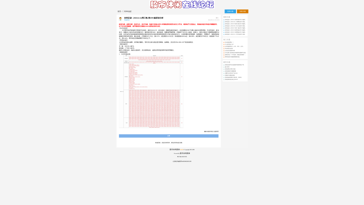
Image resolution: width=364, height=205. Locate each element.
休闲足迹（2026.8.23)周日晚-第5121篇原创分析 (236, 19)
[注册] (180, 142)
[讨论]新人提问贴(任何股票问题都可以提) (235, 52)
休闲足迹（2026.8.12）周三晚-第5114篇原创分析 (237, 34)
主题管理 (215, 131)
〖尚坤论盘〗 (127, 11)
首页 (119, 11)
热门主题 (226, 40)
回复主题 (243, 11)
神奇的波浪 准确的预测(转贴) (232, 57)
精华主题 (226, 62)
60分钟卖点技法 (229, 48)
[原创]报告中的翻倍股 (230, 71)
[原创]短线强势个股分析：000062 (233, 77)
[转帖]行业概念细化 (230, 75)
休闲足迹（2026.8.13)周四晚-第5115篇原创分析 (236, 32)
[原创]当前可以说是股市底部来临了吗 (234, 64)
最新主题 (226, 17)
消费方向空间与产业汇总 (231, 73)
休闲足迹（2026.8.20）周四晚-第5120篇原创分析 (237, 21)
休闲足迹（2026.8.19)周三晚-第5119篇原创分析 (236, 23)
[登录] (175, 142)
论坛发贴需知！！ (229, 42)
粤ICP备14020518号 (182, 156)
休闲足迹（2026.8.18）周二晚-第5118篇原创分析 (237, 26)
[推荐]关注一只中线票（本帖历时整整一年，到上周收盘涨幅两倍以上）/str (243, 54)
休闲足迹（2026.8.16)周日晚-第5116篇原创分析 (236, 30)
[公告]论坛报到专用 (230, 50)
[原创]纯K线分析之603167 (231, 79)
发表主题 (230, 11)
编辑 (205, 131)
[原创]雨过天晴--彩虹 (230, 69)
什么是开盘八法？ (229, 44)
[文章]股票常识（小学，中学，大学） (234, 46)
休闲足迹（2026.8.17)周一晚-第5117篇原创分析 (236, 28)
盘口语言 (227, 67)
